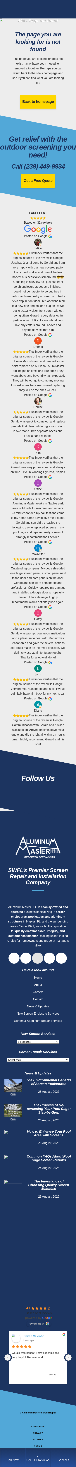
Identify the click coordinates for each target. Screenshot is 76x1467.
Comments (38, 1426)
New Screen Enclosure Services (38, 1013)
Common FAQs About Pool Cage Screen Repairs (49, 1158)
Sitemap (38, 1439)
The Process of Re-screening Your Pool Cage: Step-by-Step (49, 1108)
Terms (38, 1446)
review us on (37, 1323)
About (38, 984)
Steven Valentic (33, 1336)
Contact (38, 999)
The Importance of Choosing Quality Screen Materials (48, 1185)
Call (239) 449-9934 (38, 166)
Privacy (38, 1433)
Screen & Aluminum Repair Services (38, 1020)
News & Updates (38, 1006)
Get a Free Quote (38, 181)
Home (38, 977)
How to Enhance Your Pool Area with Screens (49, 1133)
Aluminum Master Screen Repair (39, 1412)
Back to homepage (38, 102)
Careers (38, 992)
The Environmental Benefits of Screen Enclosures (48, 1082)
